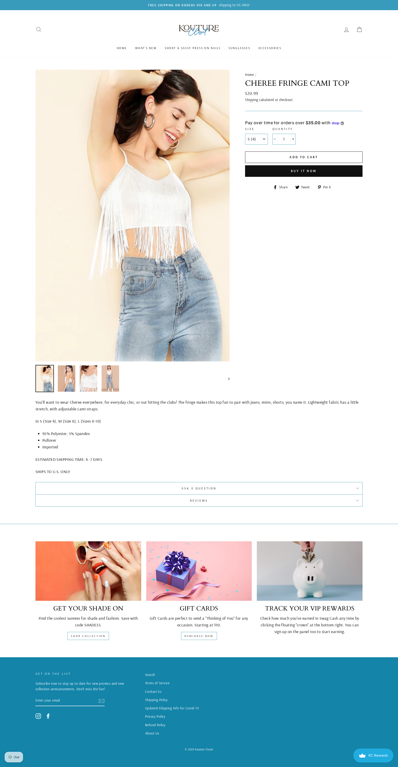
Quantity (282, 129)
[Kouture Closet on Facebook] (48, 716)
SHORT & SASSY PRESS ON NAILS (193, 48)
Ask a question (199, 488)
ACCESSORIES (269, 48)
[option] (199, 5)
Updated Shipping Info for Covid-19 (172, 708)
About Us (152, 733)
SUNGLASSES (239, 48)
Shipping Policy (156, 700)
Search (150, 674)
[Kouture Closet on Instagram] (38, 716)
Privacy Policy (155, 716)
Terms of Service (157, 683)
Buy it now (304, 171)
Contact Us (153, 691)
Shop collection (88, 636)
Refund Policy (155, 725)
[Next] (227, 378)
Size (250, 129)
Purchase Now (198, 636)
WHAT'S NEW (146, 48)
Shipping (251, 100)
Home (122, 48)
